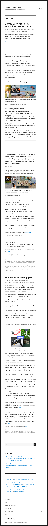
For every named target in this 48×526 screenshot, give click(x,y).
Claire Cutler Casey (13, 8)
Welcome (7, 499)
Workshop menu (9, 511)
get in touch (28, 232)
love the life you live (27, 432)
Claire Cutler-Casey (19, 259)
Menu (40, 8)
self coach (33, 266)
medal (31, 263)
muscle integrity (8, 266)
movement (15, 265)
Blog (6, 514)
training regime (26, 269)
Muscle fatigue (24, 265)
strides (9, 269)
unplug (28, 433)
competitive (29, 259)
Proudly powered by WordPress (20, 522)
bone (11, 259)
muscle (19, 265)
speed (10, 267)
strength (32, 267)
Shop (6, 502)
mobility (6, 265)
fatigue (27, 261)
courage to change (9, 431)
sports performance (27, 267)
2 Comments (8, 435)
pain (12, 266)
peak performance (18, 266)
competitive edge (8, 261)
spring (25, 433)
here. (8, 251)
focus (28, 431)
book (11, 429)
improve (19, 262)
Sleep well (21, 433)
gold (34, 261)
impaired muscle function (12, 262)
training (21, 269)
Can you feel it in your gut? (12, 463)
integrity (18, 263)
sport (13, 267)
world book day (33, 433)
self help (6, 267)
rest (15, 433)
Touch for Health (16, 269)
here (26, 255)
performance (24, 266)
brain (14, 259)
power (29, 266)
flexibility (30, 261)
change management (21, 429)
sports (15, 267)
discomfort (18, 261)
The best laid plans (19, 491)
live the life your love (18, 432)
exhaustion (23, 261)
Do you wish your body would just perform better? (18, 462)
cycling (14, 261)
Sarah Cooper (9, 488)
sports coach (19, 267)
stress (6, 269)
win (35, 269)
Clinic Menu (8, 508)
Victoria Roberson (10, 489)
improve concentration (26, 262)
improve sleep (13, 263)
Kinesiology (23, 263)
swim (12, 269)
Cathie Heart (9, 479)
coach (25, 259)
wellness (7, 259)
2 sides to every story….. (20, 488)
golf (5, 262)
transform (32, 269)
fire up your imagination (22, 431)
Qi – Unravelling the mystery (24, 489)
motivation (10, 265)
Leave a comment (9, 270)
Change (14, 429)
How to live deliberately (11, 505)
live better (12, 432)
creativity (15, 431)
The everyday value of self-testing (14, 456)
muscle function (31, 265)
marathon (28, 263)
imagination (32, 431)
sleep (17, 433)
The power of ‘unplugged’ (18, 277)
